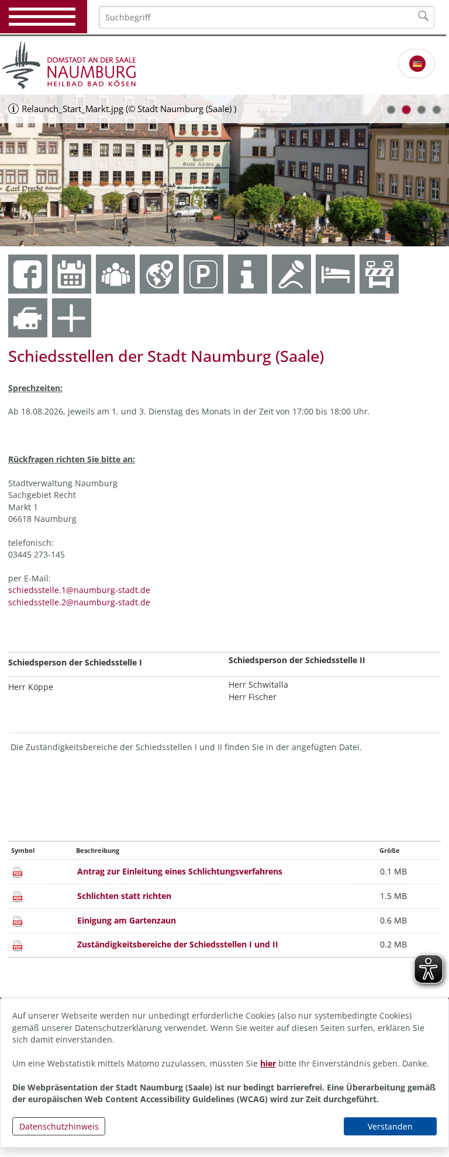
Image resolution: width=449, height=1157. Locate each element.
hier (268, 1063)
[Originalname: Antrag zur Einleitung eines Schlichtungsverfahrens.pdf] (17, 871)
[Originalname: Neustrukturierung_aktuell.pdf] (17, 944)
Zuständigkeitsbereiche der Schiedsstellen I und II (177, 944)
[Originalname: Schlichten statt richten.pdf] (17, 895)
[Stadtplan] (159, 274)
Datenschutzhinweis (59, 1126)
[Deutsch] (417, 63)
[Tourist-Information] (247, 274)
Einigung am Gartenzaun (126, 920)
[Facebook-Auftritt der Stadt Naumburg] (27, 274)
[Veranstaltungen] (291, 274)
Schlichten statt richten (124, 895)
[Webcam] (27, 317)
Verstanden (390, 1126)
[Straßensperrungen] (379, 274)
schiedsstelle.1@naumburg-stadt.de (79, 589)
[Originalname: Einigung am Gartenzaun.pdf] (17, 920)
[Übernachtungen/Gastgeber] (335, 274)
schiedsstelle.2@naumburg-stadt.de (79, 602)
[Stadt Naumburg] (224, 65)
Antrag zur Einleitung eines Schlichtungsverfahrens (179, 871)
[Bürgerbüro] (115, 274)
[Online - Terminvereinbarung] (71, 274)
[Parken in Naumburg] (203, 274)
